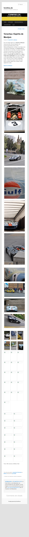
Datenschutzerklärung (19, 22)
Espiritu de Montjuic (8, 65)
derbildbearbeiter (8, 481)
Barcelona (19, 472)
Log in (13, 24)
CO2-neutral (10, 22)
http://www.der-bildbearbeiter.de (13, 487)
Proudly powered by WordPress (14, 501)
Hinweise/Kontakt (7, 24)
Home (5, 22)
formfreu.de (8, 8)
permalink (14, 473)
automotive (15, 472)
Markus (15, 39)
